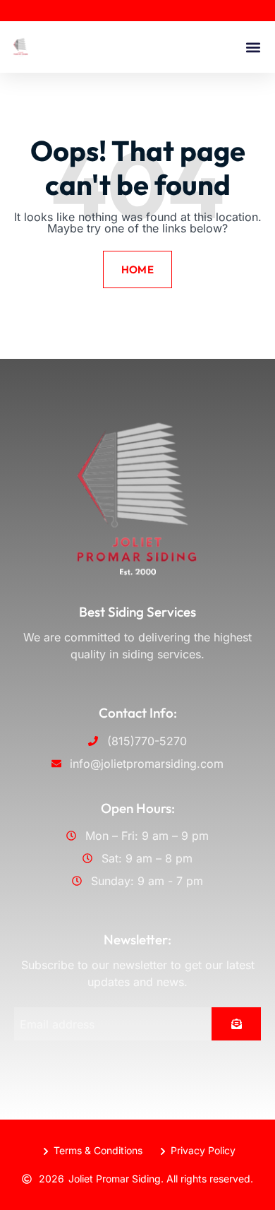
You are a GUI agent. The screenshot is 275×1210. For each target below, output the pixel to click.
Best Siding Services (137, 611)
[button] (252, 47)
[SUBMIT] (236, 1023)
